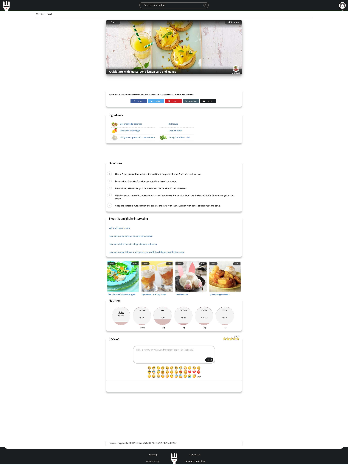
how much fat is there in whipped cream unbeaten (133, 244)
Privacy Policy (152, 461)
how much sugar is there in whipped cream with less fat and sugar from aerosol (146, 252)
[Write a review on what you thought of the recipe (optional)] (174, 354)
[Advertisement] (174, 83)
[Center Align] (206, 4)
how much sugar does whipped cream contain (131, 236)
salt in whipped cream (119, 228)
